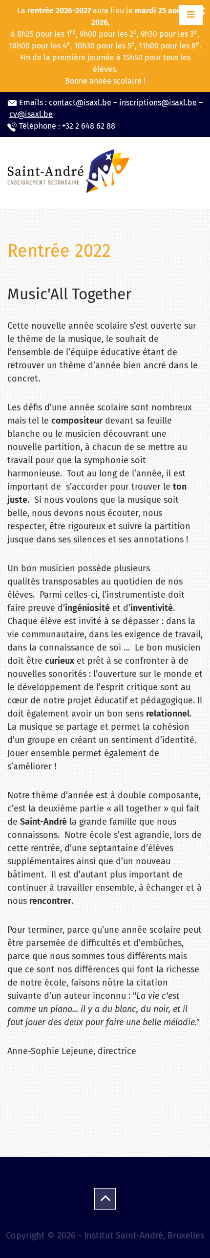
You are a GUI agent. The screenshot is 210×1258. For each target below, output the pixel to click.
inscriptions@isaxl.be (158, 102)
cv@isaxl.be (31, 114)
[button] (191, 15)
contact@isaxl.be (80, 102)
